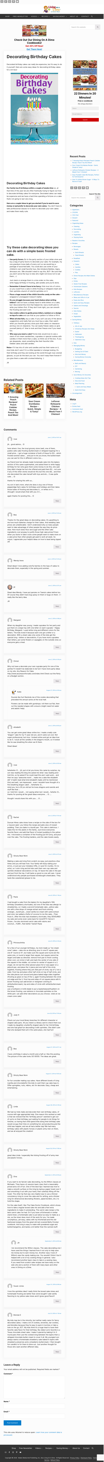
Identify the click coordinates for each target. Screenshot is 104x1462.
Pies (76, 272)
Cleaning (76, 226)
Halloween (78, 334)
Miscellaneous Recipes (81, 295)
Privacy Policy (74, 1458)
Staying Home (78, 237)
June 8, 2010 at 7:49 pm (54, 895)
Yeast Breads (79, 255)
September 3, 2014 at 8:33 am (53, 1241)
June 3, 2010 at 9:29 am (54, 763)
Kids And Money (80, 354)
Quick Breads (79, 252)
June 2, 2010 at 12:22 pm (54, 513)
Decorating (77, 229)
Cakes (77, 264)
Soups (76, 313)
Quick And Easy (80, 390)
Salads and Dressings (81, 305)
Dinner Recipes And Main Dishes (84, 275)
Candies (77, 267)
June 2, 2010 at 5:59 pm (54, 659)
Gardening (78, 369)
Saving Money (77, 319)
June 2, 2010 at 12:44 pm (54, 559)
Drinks (76, 281)
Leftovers (77, 292)
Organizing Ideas (77, 223)
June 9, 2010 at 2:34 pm (54, 941)
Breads (76, 249)
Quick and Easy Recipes (81, 303)
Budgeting (78, 349)
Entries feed (76, 406)
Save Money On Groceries (82, 375)
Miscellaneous (78, 360)
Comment (8, 1374)
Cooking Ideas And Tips (83, 378)
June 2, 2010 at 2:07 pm (54, 585)
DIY (76, 366)
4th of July (78, 326)
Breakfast (77, 258)
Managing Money (79, 345)
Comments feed (77, 409)
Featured (75, 220)
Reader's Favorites (78, 240)
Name (7, 1401)
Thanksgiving (79, 337)
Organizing (77, 234)
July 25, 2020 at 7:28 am (54, 1313)
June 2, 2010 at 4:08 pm (54, 618)
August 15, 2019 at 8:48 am (54, 1284)
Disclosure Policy (86, 1458)
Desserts (76, 261)
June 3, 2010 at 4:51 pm (54, 854)
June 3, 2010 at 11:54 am (54, 815)
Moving (77, 371)
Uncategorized (77, 393)
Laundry (76, 232)
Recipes (74, 243)
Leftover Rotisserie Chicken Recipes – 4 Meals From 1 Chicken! (55, 407)
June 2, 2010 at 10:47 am (54, 437)
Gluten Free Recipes (80, 284)
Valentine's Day (80, 339)
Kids (75, 343)
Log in (74, 403)
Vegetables (77, 316)
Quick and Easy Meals (83, 387)
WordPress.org (77, 412)
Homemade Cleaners (80, 286)
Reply (57, 501)
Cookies (77, 270)
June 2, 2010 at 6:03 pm (54, 725)
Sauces (76, 308)
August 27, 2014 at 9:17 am (54, 1047)
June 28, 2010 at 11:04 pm (54, 1013)
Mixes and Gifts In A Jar (81, 297)
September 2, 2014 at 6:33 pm (53, 1175)
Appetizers (75, 209)
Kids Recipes (78, 289)
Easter (77, 331)
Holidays (76, 323)
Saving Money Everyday (83, 357)
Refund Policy (55, 1460)
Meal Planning (79, 383)
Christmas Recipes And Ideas (84, 329)
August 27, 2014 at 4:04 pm (53, 690)
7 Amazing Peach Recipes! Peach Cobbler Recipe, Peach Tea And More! (13, 406)
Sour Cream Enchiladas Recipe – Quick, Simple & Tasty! (34, 406)
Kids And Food (80, 381)
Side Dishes (77, 311)
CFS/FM (75, 212)
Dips (75, 278)
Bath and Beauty (80, 363)
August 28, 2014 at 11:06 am (53, 1148)
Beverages (77, 246)
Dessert (74, 218)
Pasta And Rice (79, 300)
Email (7, 1412)
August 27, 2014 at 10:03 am (53, 1073)
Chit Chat (75, 215)
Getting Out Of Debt (81, 351)
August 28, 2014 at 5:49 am (53, 1105)
